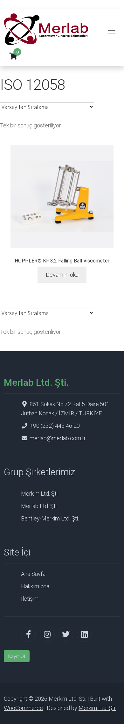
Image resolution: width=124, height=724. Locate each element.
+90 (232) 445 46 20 (55, 425)
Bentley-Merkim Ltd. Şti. (50, 518)
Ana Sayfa (33, 573)
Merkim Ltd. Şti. (40, 493)
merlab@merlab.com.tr (58, 438)
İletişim (29, 598)
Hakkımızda (35, 586)
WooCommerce (23, 708)
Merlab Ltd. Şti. (39, 506)
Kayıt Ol (16, 656)
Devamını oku (62, 274)
